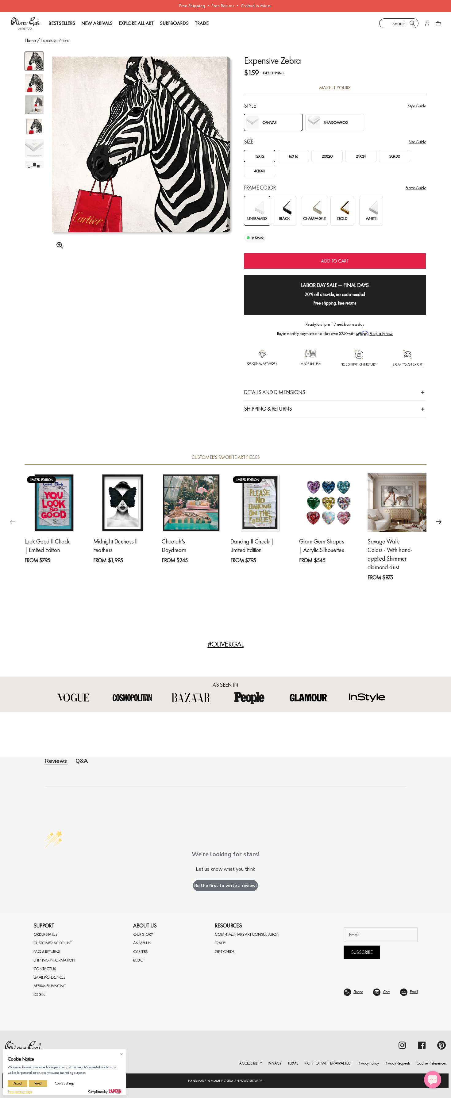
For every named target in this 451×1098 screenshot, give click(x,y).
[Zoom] (58, 245)
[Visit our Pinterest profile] (441, 1045)
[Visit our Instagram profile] (402, 1045)
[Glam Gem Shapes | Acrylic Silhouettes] (328, 502)
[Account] (427, 23)
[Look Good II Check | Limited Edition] (54, 502)
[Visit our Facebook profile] (422, 1045)
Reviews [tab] (56, 761)
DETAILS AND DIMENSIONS (274, 392)
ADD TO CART (335, 261)
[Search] (412, 23)
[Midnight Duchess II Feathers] (122, 502)
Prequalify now (381, 333)
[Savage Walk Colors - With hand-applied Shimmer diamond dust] (397, 502)
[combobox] (398, 23)
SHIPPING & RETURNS (268, 408)
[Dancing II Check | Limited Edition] (259, 502)
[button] (438, 521)
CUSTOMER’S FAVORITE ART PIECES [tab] (225, 457)
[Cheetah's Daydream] (191, 502)
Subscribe (362, 952)
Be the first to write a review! (225, 886)
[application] (432, 1079)
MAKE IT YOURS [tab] (335, 88)
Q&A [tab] (81, 761)
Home (30, 40)
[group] (141, 159)
